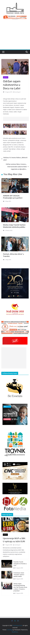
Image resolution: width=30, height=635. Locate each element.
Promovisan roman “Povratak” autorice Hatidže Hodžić (19, 574)
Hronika (5, 534)
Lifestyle (6, 77)
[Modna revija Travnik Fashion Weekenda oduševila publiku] (15, 209)
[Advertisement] (15, 35)
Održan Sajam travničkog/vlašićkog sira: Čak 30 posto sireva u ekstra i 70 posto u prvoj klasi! (20, 587)
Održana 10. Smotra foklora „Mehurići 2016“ (15, 159)
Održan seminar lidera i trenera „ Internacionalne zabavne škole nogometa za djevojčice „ (16, 166)
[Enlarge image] (26, 270)
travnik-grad (17, 92)
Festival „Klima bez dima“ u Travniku (13, 255)
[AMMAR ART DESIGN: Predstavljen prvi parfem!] (15, 179)
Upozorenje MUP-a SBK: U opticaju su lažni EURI (14, 540)
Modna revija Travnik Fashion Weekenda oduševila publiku (14, 226)
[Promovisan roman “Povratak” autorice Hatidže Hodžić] (6, 576)
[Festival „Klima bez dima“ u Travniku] (15, 238)
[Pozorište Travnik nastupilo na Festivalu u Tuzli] (6, 565)
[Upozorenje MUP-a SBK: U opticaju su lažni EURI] (15, 524)
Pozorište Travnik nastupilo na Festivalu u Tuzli (20, 563)
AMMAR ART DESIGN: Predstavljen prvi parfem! (12, 197)
